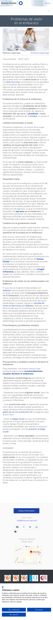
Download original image (40, 53)
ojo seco (20, 211)
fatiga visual (18, 418)
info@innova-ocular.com (27, 520)
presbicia (33, 113)
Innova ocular (14, 3)
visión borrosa (13, 82)
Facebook (24, 527)
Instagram (16, 532)
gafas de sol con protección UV (17, 412)
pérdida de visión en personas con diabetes (23, 304)
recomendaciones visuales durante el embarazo (22, 372)
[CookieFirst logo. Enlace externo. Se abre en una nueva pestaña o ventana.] (3, 587)
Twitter (30, 527)
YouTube (17, 527)
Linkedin (36, 527)
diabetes (7, 290)
